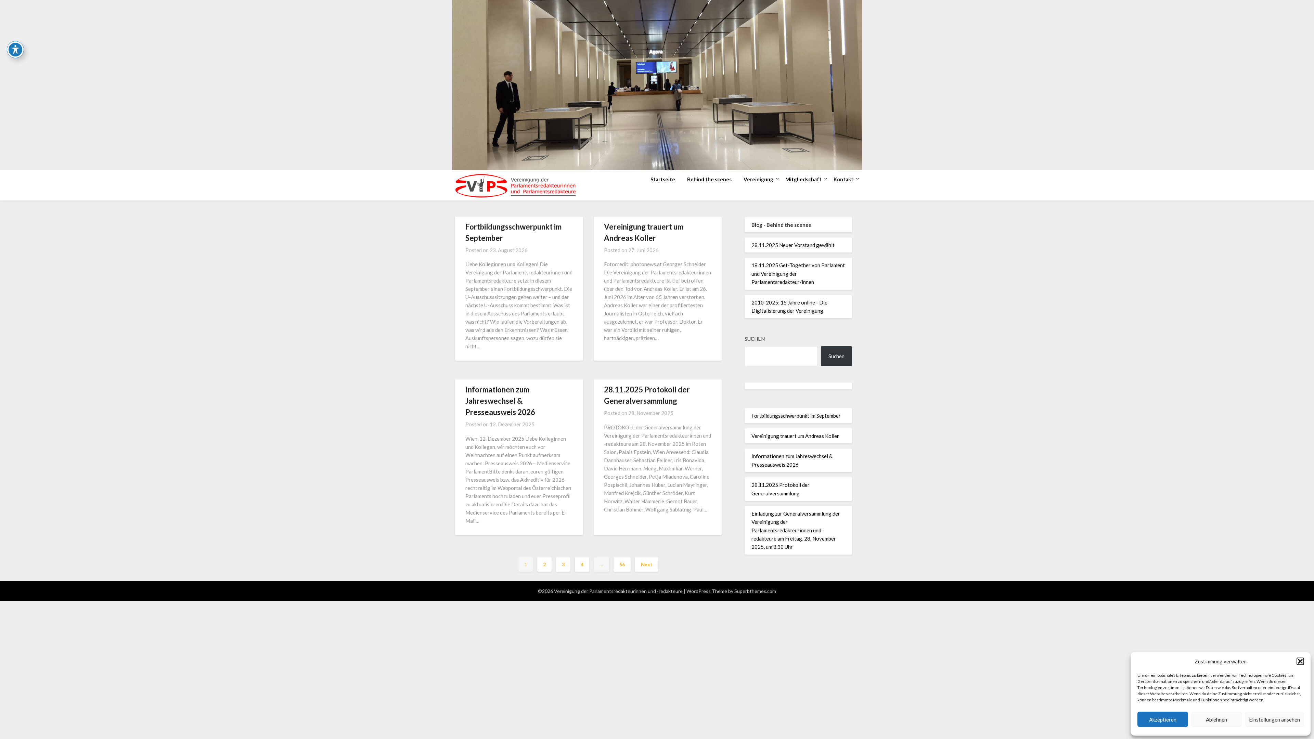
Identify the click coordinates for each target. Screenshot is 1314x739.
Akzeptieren (1162, 719)
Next (647, 564)
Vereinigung (758, 179)
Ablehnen (1216, 719)
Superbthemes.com (755, 591)
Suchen (755, 339)
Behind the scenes (709, 179)
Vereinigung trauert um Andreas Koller (795, 436)
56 (622, 564)
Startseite (662, 179)
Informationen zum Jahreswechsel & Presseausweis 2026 (500, 401)
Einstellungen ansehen (1274, 719)
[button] (1300, 661)
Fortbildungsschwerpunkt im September (796, 416)
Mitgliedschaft (803, 179)
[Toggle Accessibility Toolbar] (15, 49)
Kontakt (843, 179)
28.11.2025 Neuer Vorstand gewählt (793, 245)
